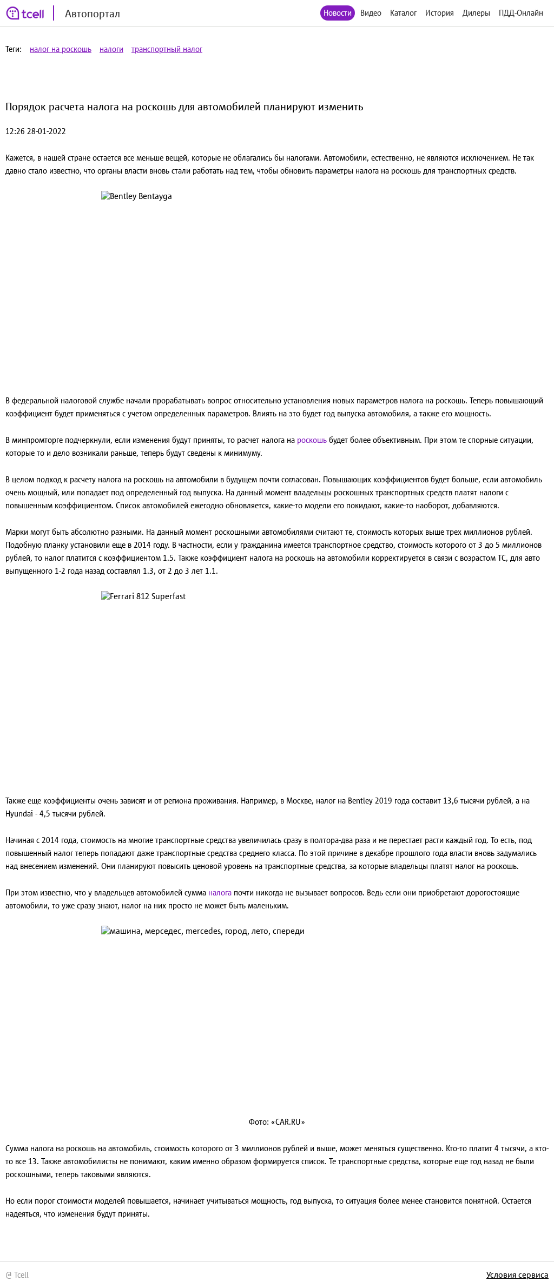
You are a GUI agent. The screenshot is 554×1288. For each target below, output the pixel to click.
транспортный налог (166, 49)
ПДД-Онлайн (521, 13)
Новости (338, 13)
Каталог (403, 13)
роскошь (313, 440)
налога (221, 892)
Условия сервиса (517, 1274)
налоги (111, 49)
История (439, 13)
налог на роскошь (60, 49)
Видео (370, 13)
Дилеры (476, 13)
